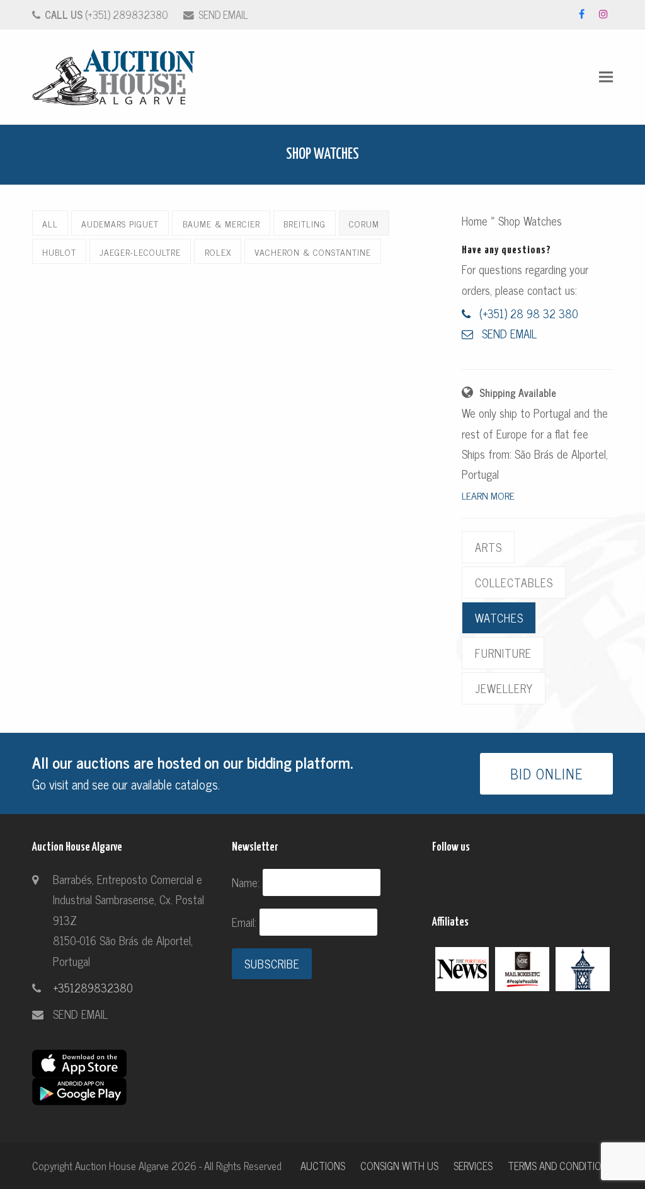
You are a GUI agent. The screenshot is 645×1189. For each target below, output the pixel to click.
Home (475, 220)
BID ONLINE (546, 773)
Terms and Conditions (560, 1165)
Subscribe (272, 963)
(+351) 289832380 (106, 14)
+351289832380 (93, 987)
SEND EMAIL (223, 14)
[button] (606, 77)
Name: (247, 882)
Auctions (322, 1165)
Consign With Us (399, 1165)
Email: (246, 921)
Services (473, 1165)
